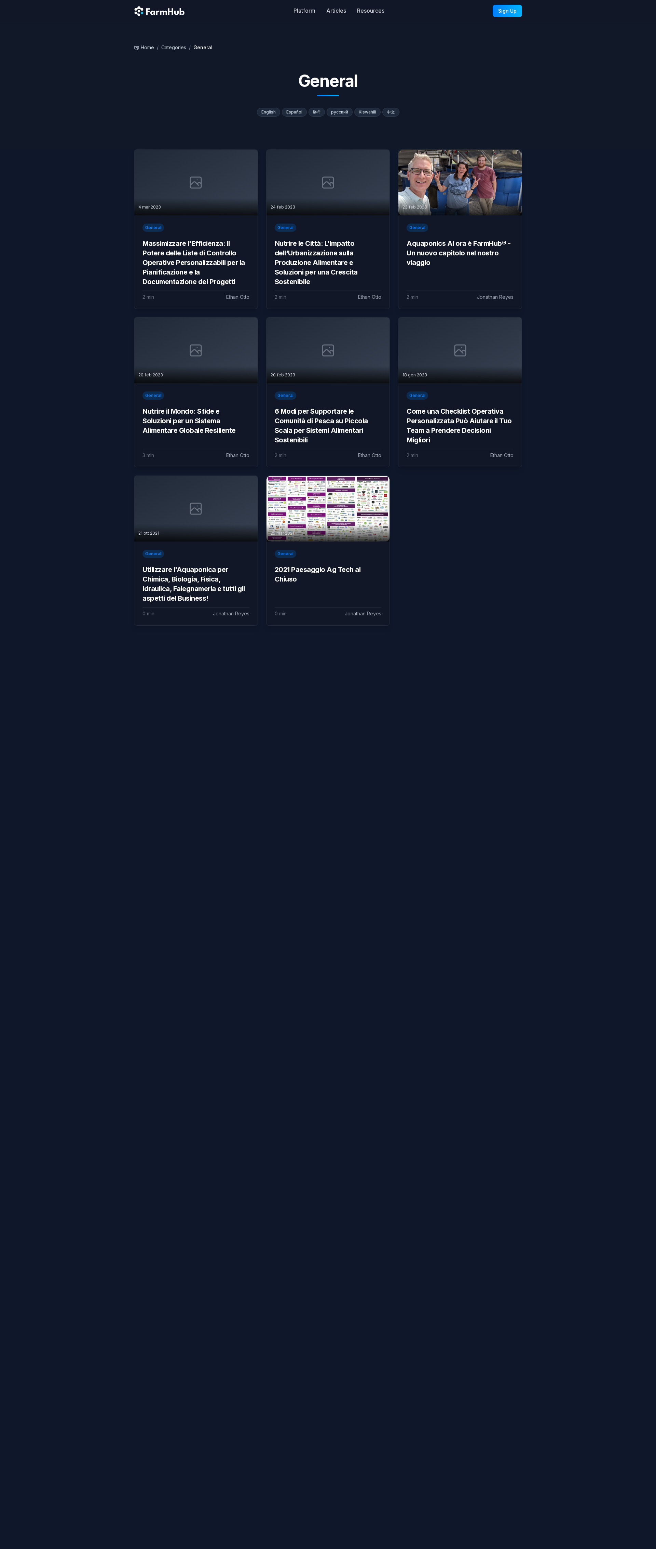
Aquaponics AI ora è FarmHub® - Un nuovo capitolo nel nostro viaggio (458, 253)
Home (147, 47)
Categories (173, 47)
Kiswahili (367, 112)
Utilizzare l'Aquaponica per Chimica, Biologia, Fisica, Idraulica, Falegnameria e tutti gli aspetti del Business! (193, 583)
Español (294, 112)
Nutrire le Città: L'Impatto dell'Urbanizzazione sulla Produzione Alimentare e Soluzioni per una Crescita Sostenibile (316, 262)
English (268, 112)
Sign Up (507, 11)
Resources (370, 10)
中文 (391, 112)
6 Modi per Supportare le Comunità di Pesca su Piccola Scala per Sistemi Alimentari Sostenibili (321, 425)
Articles (336, 10)
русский (339, 112)
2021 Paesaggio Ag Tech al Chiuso (318, 574)
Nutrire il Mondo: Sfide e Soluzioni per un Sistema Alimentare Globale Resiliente (189, 421)
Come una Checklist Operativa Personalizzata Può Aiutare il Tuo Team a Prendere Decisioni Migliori (459, 425)
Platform (304, 10)
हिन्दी (316, 112)
